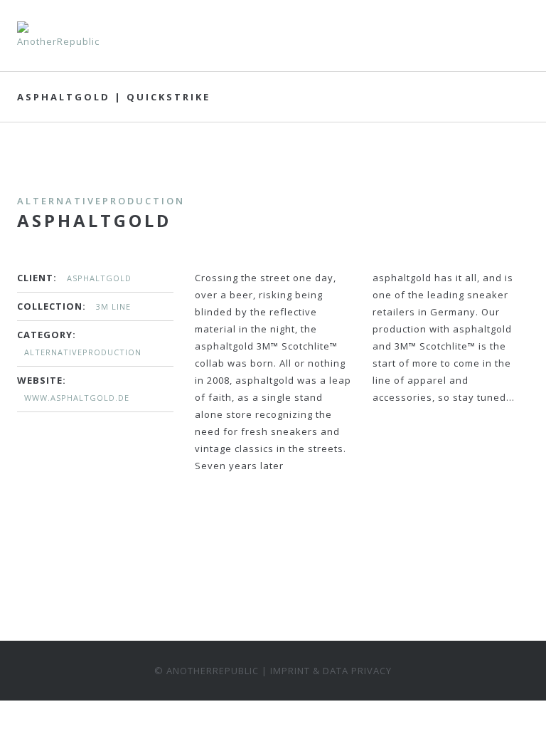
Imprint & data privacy (331, 670)
